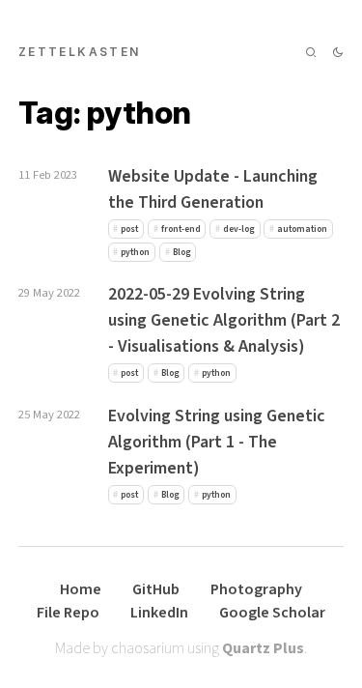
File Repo (68, 612)
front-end (181, 229)
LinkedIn (159, 612)
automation (302, 229)
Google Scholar (272, 612)
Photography (256, 589)
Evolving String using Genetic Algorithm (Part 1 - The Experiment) (216, 442)
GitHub (156, 589)
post (129, 229)
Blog (182, 252)
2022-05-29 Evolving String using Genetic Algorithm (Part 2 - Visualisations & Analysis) (224, 320)
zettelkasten (79, 51)
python (135, 252)
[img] (311, 52)
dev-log (239, 229)
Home (80, 589)
